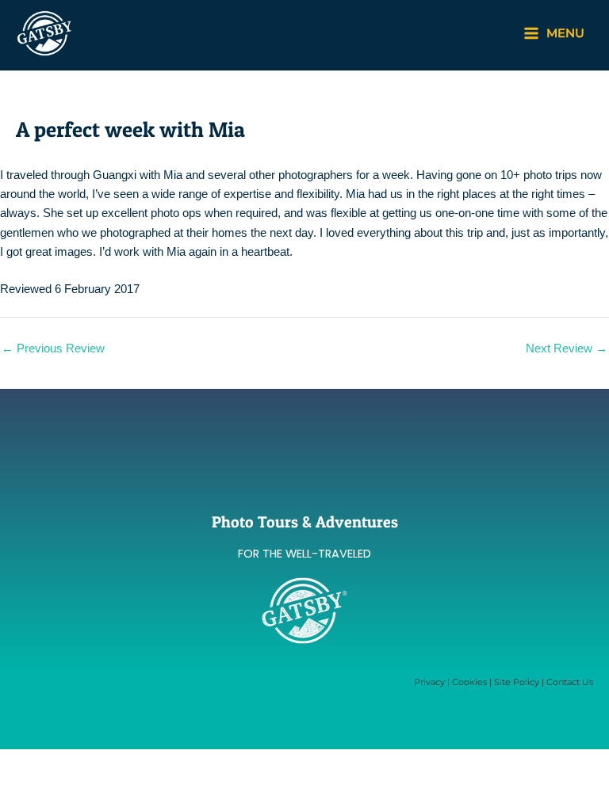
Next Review (566, 348)
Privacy (429, 681)
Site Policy (516, 681)
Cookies (469, 681)
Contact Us (569, 681)
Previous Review (53, 348)
